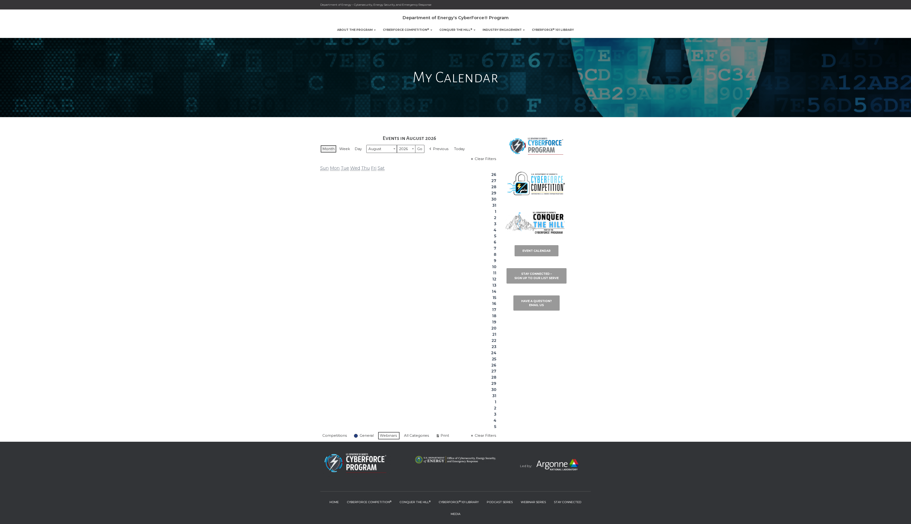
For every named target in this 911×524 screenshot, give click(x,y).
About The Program (355, 30)
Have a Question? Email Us (536, 303)
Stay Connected (567, 502)
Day (358, 149)
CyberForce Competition (406, 30)
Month (328, 149)
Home (334, 502)
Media (455, 514)
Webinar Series (533, 502)
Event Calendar (536, 251)
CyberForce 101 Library (553, 30)
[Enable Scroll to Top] (902, 514)
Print (442, 436)
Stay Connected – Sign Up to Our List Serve (536, 276)
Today (459, 149)
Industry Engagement (502, 30)
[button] (374, 30)
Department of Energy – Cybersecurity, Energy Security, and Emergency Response (375, 4)
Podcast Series (500, 502)
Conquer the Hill (455, 30)
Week (344, 149)
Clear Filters (485, 158)
